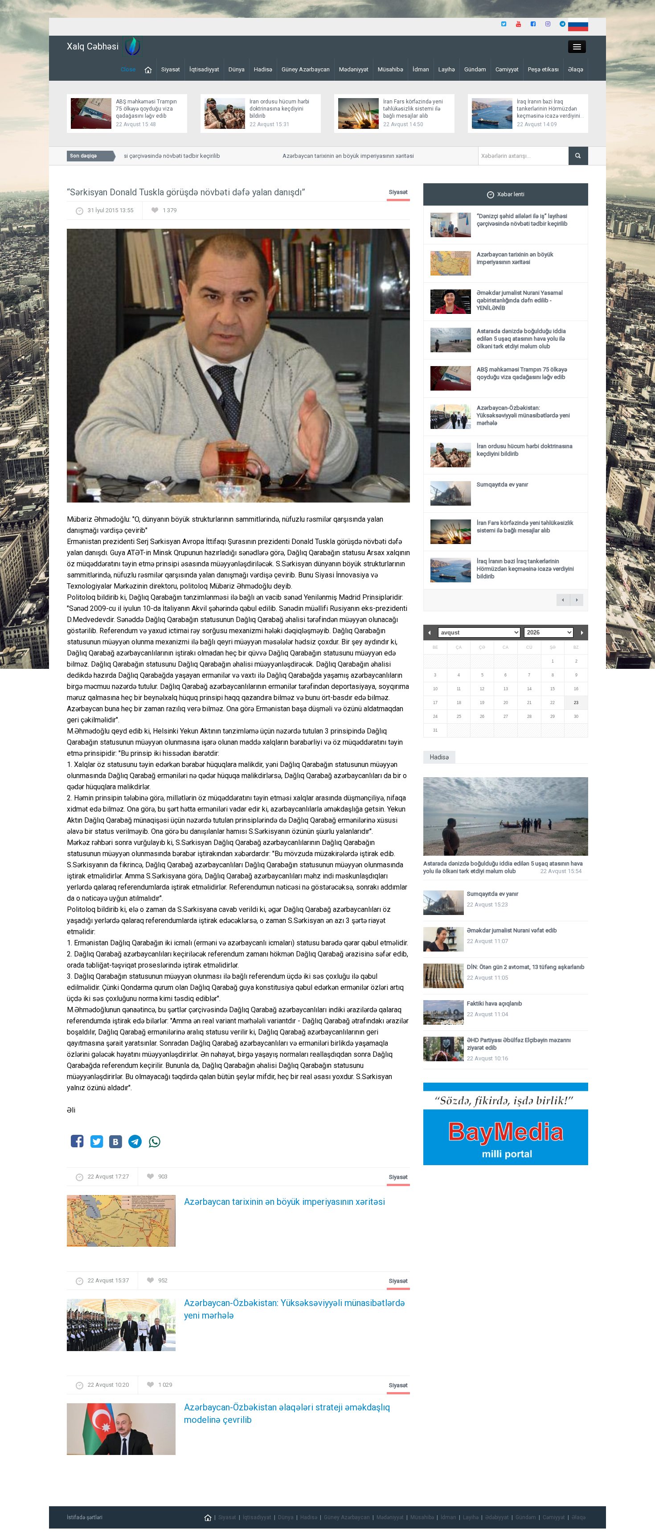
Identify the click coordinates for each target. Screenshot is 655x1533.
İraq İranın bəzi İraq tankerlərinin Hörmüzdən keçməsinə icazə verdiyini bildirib (525, 569)
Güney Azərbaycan (306, 69)
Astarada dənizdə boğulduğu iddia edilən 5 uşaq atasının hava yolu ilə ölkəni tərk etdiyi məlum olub (521, 339)
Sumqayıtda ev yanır (502, 484)
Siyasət (170, 69)
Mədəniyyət (353, 69)
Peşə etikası (543, 69)
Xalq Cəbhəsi (93, 46)
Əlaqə (575, 69)
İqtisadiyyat (204, 69)
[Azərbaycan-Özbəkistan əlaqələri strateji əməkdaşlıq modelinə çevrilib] (121, 1431)
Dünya (237, 69)
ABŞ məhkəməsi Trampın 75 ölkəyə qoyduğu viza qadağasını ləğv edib (146, 109)
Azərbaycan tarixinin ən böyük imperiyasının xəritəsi (329, 155)
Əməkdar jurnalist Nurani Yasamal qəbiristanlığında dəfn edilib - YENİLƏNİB (520, 300)
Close (128, 69)
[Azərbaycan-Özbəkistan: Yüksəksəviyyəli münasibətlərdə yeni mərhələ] (121, 1327)
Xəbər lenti (510, 194)
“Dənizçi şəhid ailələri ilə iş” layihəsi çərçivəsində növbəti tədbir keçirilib (522, 220)
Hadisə (263, 69)
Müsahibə (390, 69)
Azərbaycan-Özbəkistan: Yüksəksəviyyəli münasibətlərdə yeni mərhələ (294, 1309)
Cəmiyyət (507, 69)
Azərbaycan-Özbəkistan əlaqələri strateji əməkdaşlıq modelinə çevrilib (287, 1413)
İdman (421, 69)
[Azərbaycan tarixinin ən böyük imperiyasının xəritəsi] (121, 1224)
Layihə (446, 69)
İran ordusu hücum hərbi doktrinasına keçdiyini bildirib (279, 109)
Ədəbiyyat (497, 1517)
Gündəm (475, 69)
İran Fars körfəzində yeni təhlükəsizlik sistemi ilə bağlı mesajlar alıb (413, 109)
